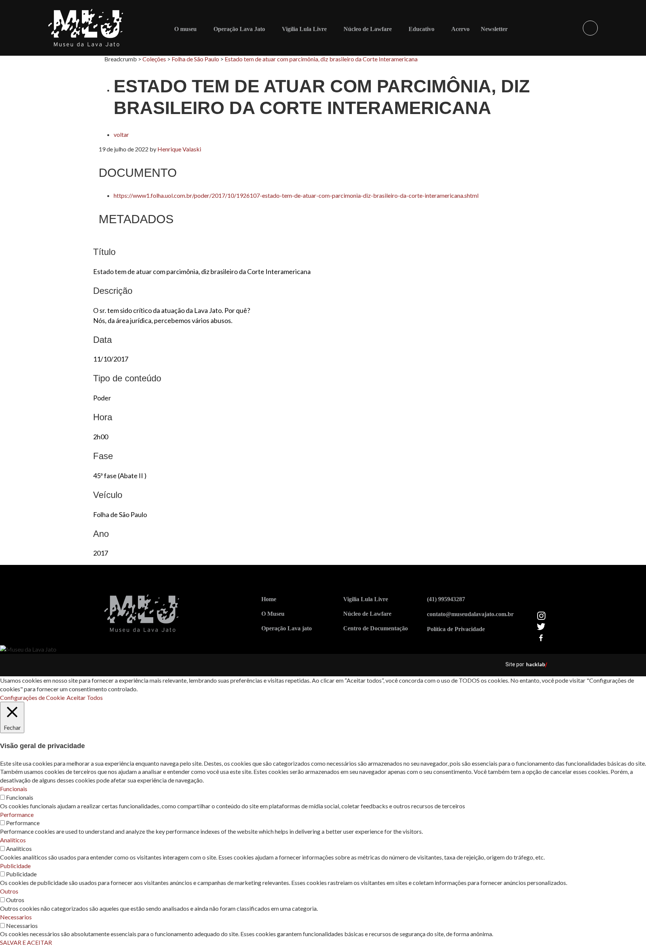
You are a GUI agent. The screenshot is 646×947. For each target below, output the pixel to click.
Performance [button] (17, 814)
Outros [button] (9, 891)
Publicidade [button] (15, 865)
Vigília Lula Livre (304, 29)
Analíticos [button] (13, 839)
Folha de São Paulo (195, 58)
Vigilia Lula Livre (365, 599)
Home (268, 599)
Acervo (460, 29)
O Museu (272, 614)
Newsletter (494, 29)
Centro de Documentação (375, 628)
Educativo (421, 29)
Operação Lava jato (286, 628)
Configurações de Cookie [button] (32, 697)
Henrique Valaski (179, 149)
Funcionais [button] (13, 788)
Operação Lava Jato (239, 29)
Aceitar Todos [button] (85, 697)
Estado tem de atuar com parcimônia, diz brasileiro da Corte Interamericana (321, 58)
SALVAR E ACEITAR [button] (26, 942)
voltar (121, 134)
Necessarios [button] (16, 916)
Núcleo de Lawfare (368, 29)
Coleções (154, 58)
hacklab (535, 664)
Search (590, 28)
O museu (185, 29)
